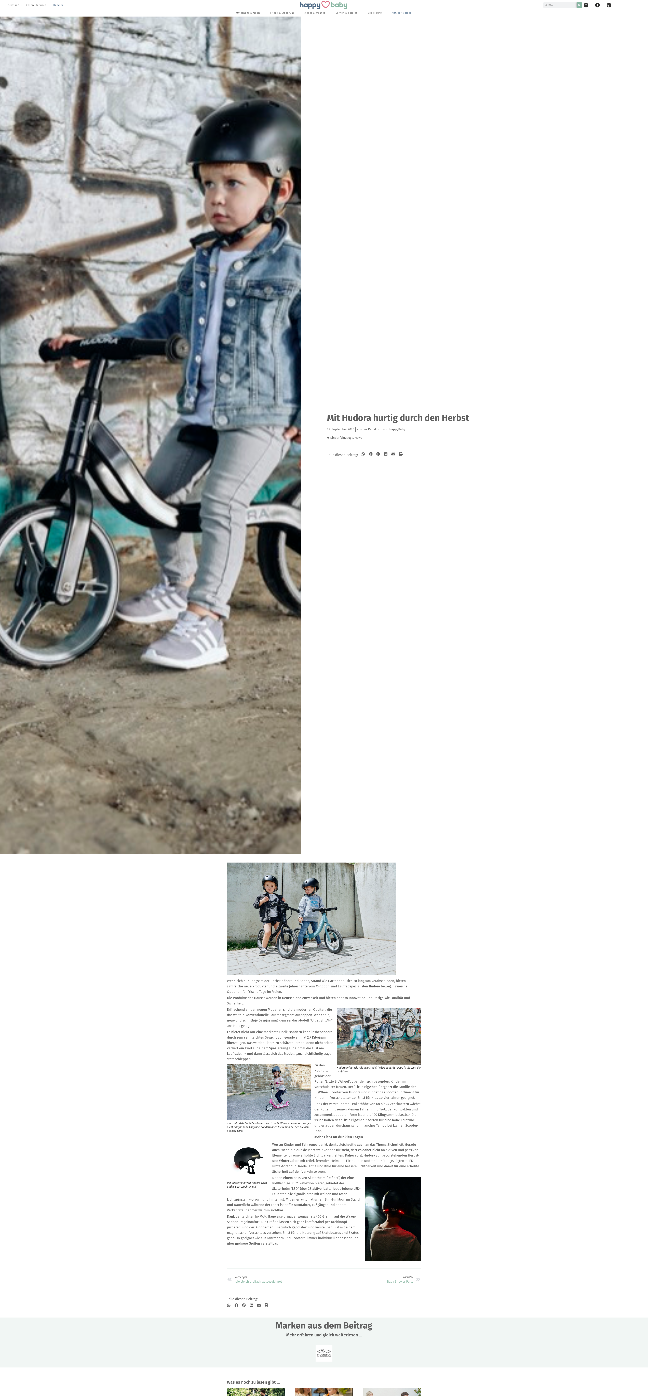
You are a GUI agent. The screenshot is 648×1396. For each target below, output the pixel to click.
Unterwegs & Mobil (248, 12)
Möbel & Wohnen (315, 12)
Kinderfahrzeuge (341, 438)
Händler (58, 5)
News (358, 438)
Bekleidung (375, 12)
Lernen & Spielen (347, 12)
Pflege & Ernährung (282, 12)
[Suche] (579, 5)
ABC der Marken (402, 12)
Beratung (13, 5)
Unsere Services (36, 5)
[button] (363, 454)
